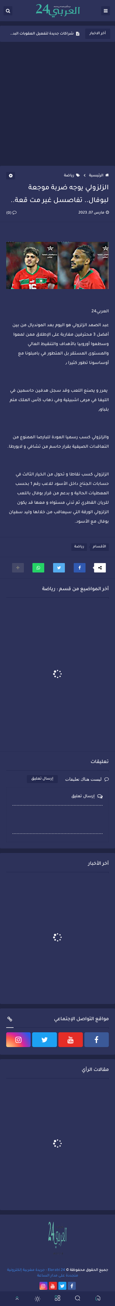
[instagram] (18, 1039)
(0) (9, 213)
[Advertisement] (57, 103)
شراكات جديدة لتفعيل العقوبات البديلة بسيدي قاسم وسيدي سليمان (41, 34)
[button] (80, 567)
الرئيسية (96, 176)
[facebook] (96, 1039)
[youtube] (70, 1039)
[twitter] (44, 1039)
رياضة (69, 176)
